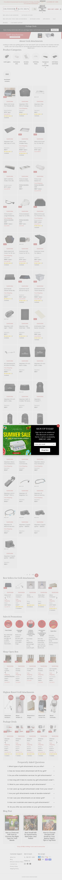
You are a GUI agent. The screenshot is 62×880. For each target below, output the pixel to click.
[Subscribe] (53, 444)
